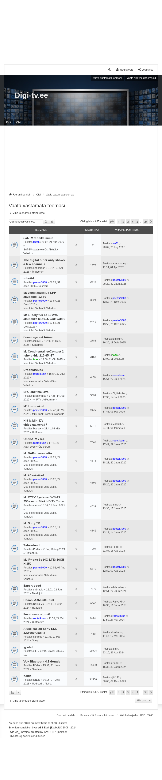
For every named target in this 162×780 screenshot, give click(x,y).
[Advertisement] (81, 29)
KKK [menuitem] (8, 122)
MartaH (37, 428)
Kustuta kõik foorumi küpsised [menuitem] (97, 715)
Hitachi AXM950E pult (38, 600)
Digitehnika (39, 395)
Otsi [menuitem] (18, 122)
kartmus (37, 636)
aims (36, 505)
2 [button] (123, 222)
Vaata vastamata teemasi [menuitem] (107, 77)
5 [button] (137, 222)
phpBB (23, 723)
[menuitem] (15, 736)
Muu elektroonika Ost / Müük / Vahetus (40, 383)
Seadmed (37, 344)
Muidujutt (37, 593)
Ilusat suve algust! (36, 614)
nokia (27, 676)
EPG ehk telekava (36, 391)
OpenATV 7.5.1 (34, 439)
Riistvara (43, 286)
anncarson (39, 267)
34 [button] (145, 222)
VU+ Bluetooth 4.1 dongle (41, 661)
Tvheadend (31, 545)
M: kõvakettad (33, 475)
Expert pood (32, 585)
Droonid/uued (33, 370)
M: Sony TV (31, 523)
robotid (28, 278)
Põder (36, 549)
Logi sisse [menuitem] (147, 69)
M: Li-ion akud (33, 406)
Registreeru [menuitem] (127, 69)
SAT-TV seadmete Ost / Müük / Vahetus (40, 251)
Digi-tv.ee (31, 95)
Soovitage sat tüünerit (39, 337)
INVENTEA (50, 732)
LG (25, 654)
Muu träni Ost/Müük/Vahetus (39, 308)
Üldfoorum (38, 271)
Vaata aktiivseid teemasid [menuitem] (141, 77)
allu (35, 651)
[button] (112, 221)
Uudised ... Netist (41, 683)
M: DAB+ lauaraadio (37, 453)
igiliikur (37, 341)
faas (35, 359)
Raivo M (38, 603)
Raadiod (37, 607)
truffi (36, 241)
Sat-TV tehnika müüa (38, 238)
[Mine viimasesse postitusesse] (120, 243)
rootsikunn (39, 373)
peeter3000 (40, 282)
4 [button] (132, 222)
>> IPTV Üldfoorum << (44, 399)
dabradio (38, 589)
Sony (35, 640)
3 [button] (128, 222)
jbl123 (36, 679)
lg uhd (28, 647)
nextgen (63, 732)
